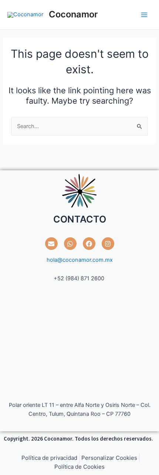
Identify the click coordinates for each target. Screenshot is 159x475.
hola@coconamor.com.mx (80, 260)
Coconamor (73, 14)
